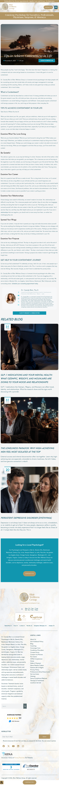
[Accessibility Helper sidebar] (1, 782)
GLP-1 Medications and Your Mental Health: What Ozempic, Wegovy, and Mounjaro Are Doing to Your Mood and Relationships (27, 378)
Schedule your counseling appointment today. (25, 283)
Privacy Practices (19, 758)
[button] (56, 7)
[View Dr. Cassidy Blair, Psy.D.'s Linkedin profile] (18, 304)
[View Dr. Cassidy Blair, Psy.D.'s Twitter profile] (18, 301)
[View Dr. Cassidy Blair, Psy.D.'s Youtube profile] (18, 295)
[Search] (25, 706)
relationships (4, 212)
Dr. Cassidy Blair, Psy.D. (30, 290)
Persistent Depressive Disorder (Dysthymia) (26, 517)
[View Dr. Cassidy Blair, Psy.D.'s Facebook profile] (18, 292)
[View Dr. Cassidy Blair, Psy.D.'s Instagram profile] (18, 298)
